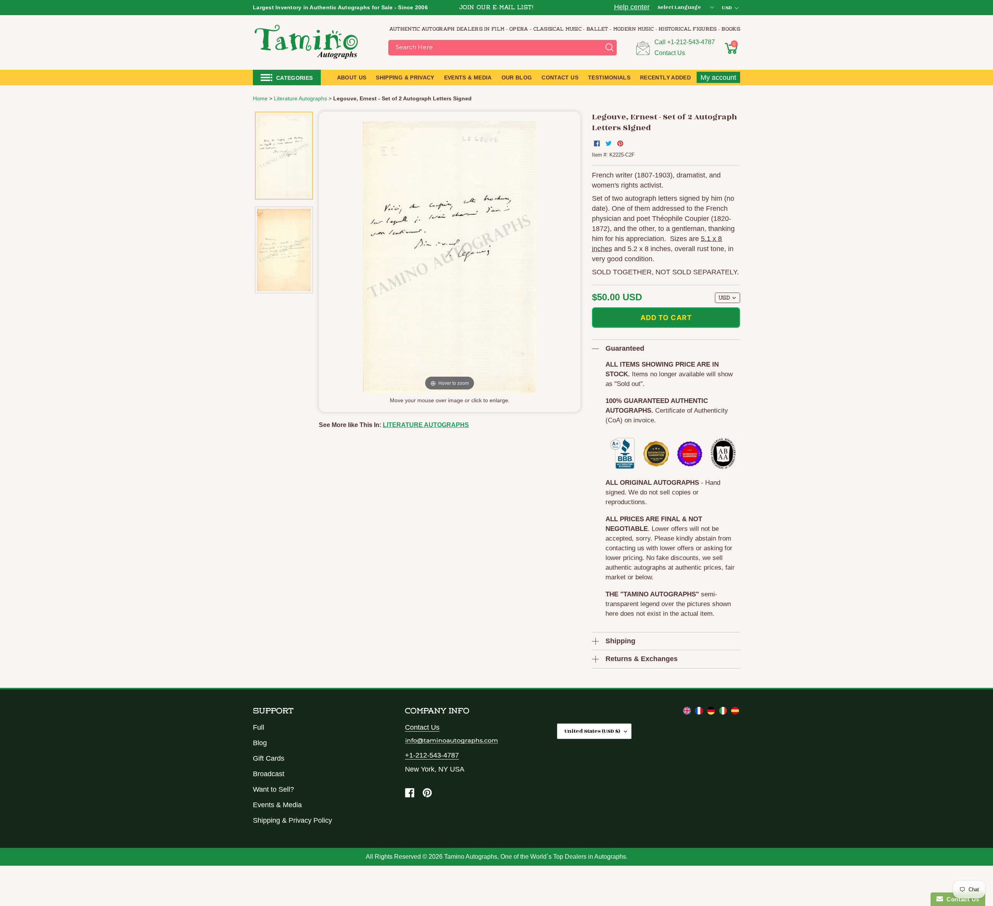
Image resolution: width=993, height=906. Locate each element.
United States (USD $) (592, 731)
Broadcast (268, 774)
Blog (260, 743)
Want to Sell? (273, 789)
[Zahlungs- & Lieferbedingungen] (712, 712)
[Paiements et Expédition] (700, 712)
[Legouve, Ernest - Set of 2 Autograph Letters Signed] (284, 156)
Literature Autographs (426, 425)
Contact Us (669, 53)
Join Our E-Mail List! (496, 8)
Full (258, 727)
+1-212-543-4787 (691, 42)
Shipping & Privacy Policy (292, 820)
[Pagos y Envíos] (735, 712)
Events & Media (277, 805)
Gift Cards (268, 758)
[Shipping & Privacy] (688, 712)
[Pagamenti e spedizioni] (724, 712)
